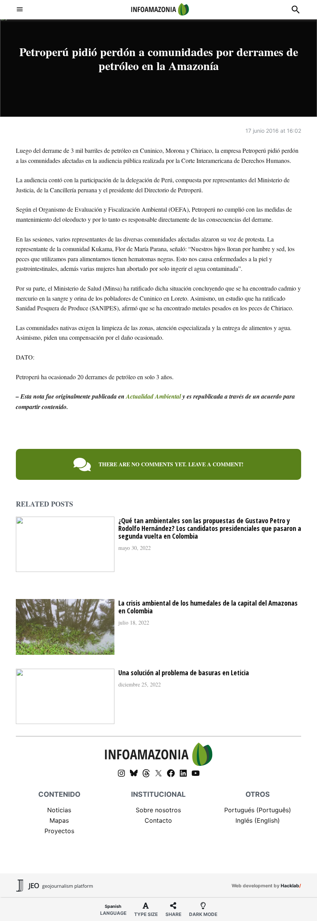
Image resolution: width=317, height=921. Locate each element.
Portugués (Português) (257, 810)
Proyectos (59, 831)
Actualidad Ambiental (153, 396)
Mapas (59, 820)
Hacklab (290, 885)
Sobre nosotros (158, 810)
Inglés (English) (257, 820)
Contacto (158, 820)
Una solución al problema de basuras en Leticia (183, 672)
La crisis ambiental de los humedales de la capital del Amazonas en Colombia (208, 606)
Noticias (59, 810)
